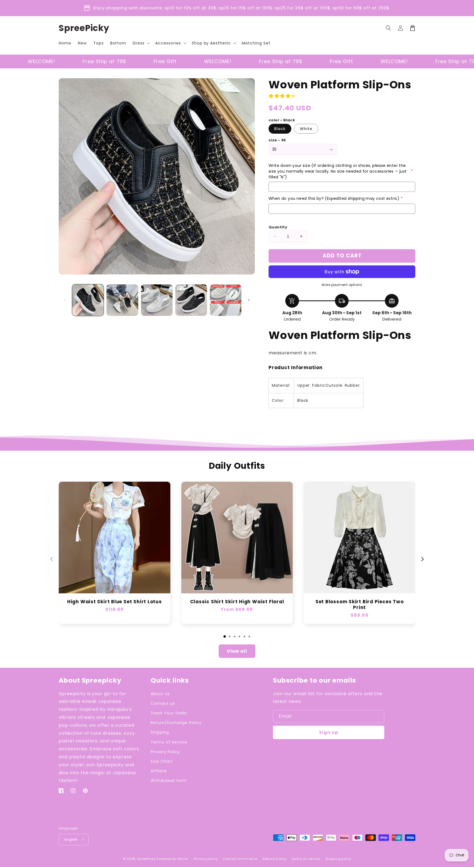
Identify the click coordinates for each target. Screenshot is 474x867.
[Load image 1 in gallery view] (88, 300)
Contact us (163, 703)
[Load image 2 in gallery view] (122, 300)
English (71, 839)
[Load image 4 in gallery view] (191, 300)
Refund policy (274, 859)
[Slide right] (249, 300)
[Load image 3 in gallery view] (157, 300)
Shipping (160, 732)
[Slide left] (65, 300)
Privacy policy (206, 859)
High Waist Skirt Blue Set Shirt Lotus (114, 602)
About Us (160, 694)
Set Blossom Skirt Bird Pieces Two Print (359, 604)
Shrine (182, 859)
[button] (140, 43)
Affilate (159, 771)
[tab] (224, 636)
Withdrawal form (169, 780)
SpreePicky (146, 859)
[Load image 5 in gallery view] (225, 300)
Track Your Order (169, 713)
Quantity (278, 227)
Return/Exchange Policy (176, 722)
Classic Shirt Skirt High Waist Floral (237, 602)
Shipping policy (338, 859)
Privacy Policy (165, 751)
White (306, 128)
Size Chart (162, 761)
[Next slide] (422, 559)
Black (280, 128)
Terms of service (305, 859)
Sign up (328, 732)
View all (237, 651)
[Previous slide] (52, 559)
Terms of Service (169, 742)
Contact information (240, 859)
